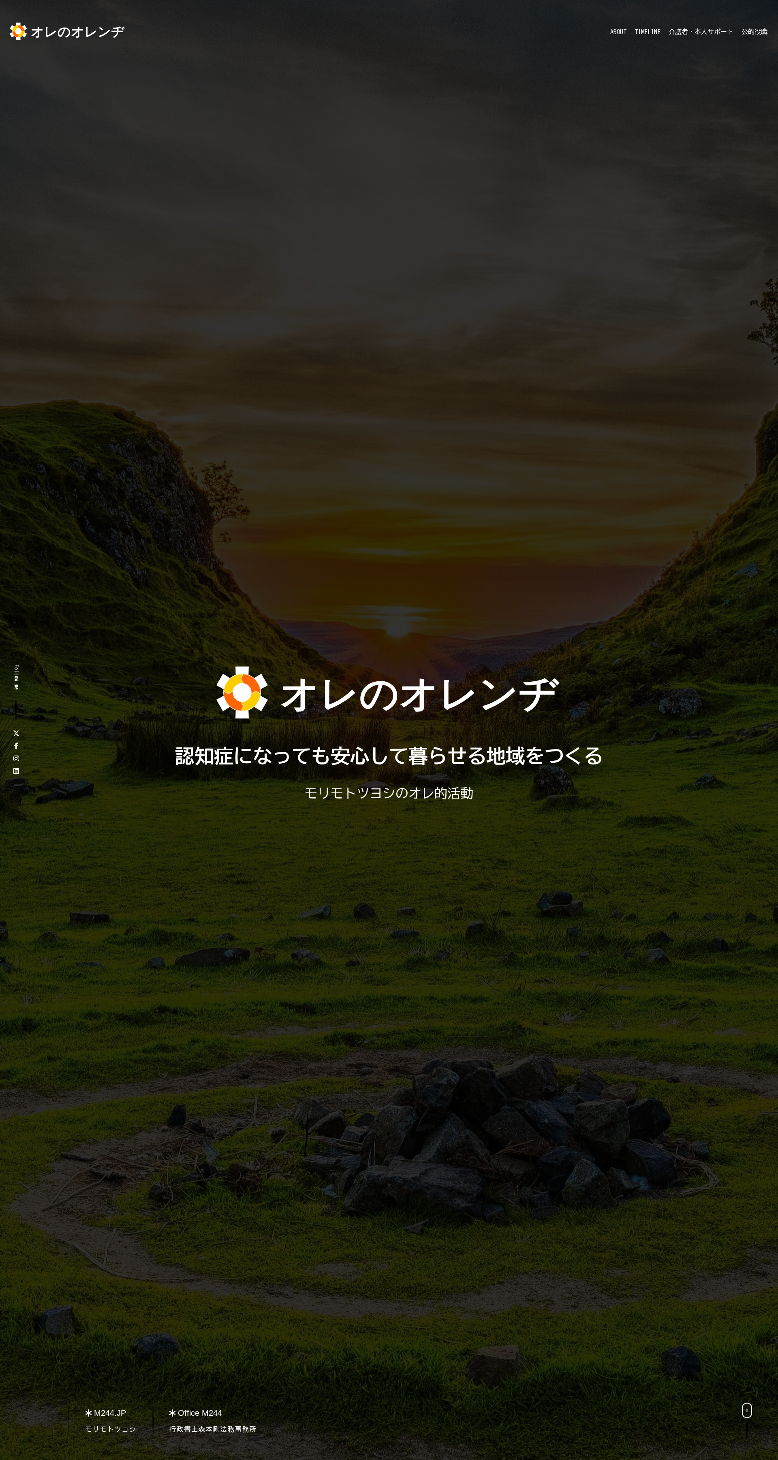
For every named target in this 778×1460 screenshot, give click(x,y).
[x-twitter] (16, 733)
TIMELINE (647, 31)
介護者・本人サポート (701, 31)
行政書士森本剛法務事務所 (213, 1429)
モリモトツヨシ (111, 1429)
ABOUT (618, 31)
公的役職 (754, 31)
